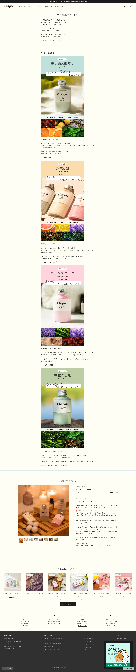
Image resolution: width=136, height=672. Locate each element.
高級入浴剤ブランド (49, 646)
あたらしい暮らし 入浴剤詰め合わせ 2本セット (56, 594)
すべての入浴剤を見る (68, 604)
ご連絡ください (82, 626)
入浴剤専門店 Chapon (80, 486)
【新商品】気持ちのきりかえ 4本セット (34, 593)
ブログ (86, 650)
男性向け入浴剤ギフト (10, 638)
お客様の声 (87, 641)
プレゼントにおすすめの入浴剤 (53, 643)
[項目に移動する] (20, 540)
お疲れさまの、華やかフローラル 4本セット (123, 594)
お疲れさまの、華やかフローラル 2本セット (101, 594)
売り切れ (96, 551)
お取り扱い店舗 (48, 6)
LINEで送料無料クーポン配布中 (76, 1)
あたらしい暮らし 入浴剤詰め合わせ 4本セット (79, 594)
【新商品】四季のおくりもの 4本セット (12, 593)
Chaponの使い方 (89, 647)
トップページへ (21, 6)
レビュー (40, 6)
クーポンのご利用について (60, 6)
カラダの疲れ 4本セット (85, 489)
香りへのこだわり (89, 644)
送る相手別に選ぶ (31, 6)
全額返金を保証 (52, 623)
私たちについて (88, 638)
